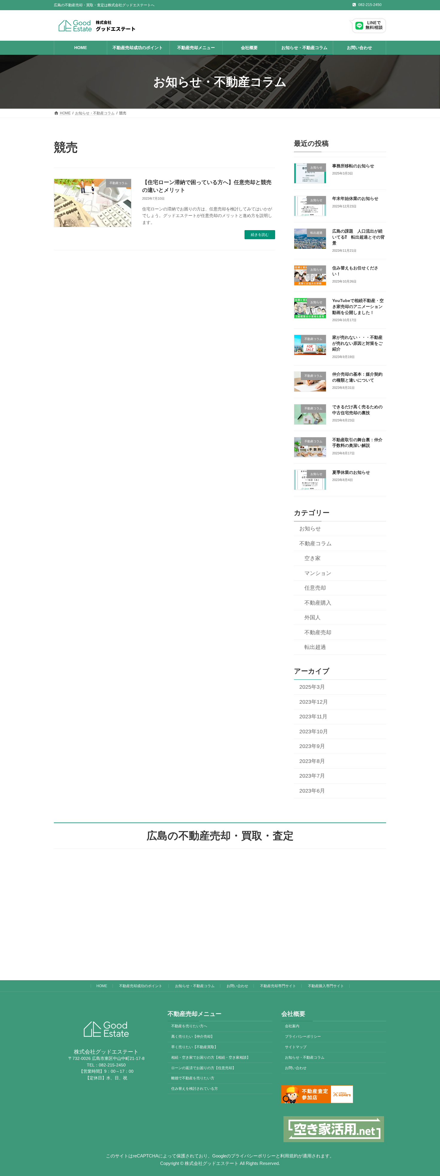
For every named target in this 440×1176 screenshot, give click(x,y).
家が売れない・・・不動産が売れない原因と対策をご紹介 (357, 343)
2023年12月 (313, 702)
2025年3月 (312, 687)
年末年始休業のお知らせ (355, 198)
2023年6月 (312, 791)
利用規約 (289, 1155)
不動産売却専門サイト (278, 986)
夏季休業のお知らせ (351, 472)
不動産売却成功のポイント (141, 986)
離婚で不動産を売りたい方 (192, 1078)
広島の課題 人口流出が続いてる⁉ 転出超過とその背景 (358, 237)
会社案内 (292, 1026)
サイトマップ (296, 1047)
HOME (101, 986)
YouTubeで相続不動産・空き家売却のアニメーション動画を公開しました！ (358, 306)
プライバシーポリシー (303, 1036)
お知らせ (310, 529)
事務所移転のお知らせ (353, 165)
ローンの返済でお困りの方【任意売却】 (203, 1068)
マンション (317, 573)
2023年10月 (313, 732)
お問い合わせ (237, 986)
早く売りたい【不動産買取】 (194, 1047)
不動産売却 (317, 632)
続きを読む (260, 235)
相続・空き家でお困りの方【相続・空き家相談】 (210, 1057)
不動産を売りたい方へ (189, 1026)
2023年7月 (312, 776)
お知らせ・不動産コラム (195, 986)
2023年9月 (312, 746)
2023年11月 (313, 717)
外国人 (312, 618)
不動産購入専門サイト (326, 986)
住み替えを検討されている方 (194, 1089)
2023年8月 (312, 761)
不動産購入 (317, 603)
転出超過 (315, 647)
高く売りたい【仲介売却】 (192, 1036)
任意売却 (315, 588)
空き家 (312, 559)
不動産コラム (315, 544)
